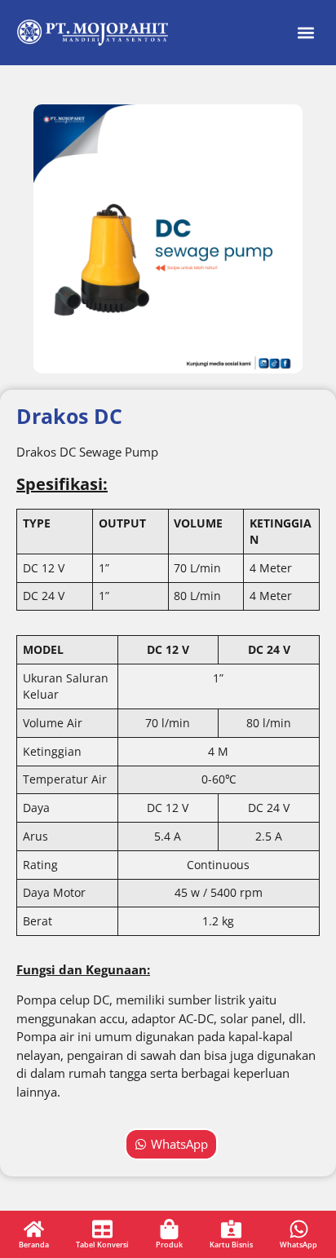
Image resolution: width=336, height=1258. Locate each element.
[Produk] (169, 1229)
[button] (305, 33)
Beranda (34, 1244)
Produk (169, 1244)
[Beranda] (34, 1229)
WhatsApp (298, 1244)
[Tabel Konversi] (102, 1229)
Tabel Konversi (102, 1244)
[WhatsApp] (299, 1229)
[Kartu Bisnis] (231, 1229)
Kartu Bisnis (231, 1244)
